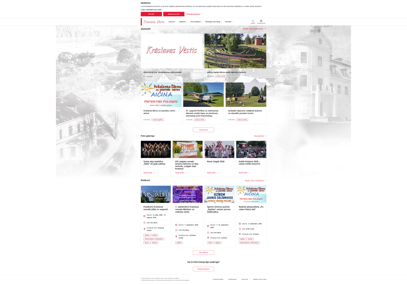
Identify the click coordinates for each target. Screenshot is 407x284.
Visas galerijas (259, 136)
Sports (147, 242)
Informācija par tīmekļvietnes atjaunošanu (162, 72)
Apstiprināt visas (174, 14)
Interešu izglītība (157, 120)
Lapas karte (245, 279)
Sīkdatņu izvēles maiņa (259, 279)
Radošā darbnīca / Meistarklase (154, 239)
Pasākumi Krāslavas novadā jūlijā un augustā (156, 208)
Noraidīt (151, 14)
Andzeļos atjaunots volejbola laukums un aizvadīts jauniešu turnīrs (245, 111)
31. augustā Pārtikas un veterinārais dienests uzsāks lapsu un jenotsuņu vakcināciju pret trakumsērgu (202, 113)
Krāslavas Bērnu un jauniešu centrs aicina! (159, 111)
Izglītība (179, 242)
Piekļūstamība (232, 279)
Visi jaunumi (203, 130)
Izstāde (155, 235)
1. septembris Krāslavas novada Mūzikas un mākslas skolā (187, 209)
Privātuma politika (218, 279)
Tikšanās (154, 242)
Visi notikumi (203, 252)
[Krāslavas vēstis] (154, 21)
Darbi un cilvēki (221, 76)
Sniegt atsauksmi (203, 269)
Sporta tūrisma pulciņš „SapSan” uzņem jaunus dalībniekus (219, 209)
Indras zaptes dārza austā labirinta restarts (226, 72)
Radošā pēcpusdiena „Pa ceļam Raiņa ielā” (251, 208)
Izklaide (147, 235)
